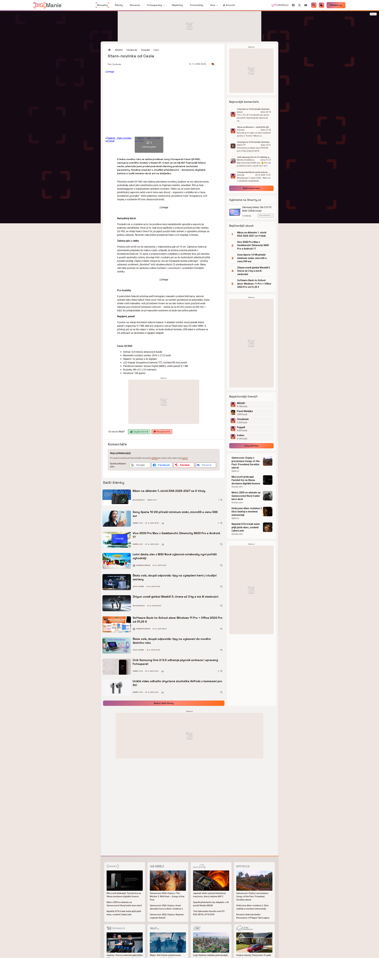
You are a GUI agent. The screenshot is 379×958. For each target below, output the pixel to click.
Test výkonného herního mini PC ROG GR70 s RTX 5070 (209, 913)
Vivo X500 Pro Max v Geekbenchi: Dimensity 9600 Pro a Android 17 (176, 535)
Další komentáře (251, 188)
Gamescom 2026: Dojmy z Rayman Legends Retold (167, 916)
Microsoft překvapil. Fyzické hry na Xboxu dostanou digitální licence (246, 480)
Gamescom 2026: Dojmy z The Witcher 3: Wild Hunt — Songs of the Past (167, 896)
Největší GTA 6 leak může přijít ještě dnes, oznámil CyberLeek (246, 527)
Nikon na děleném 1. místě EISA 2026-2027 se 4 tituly (169, 491)
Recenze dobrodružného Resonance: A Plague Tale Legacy (252, 916)
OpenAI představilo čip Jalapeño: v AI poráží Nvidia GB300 (211, 904)
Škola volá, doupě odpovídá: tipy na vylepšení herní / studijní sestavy (175, 577)
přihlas (155, 458)
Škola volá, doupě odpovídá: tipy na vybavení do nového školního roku (172, 641)
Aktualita (119, 50)
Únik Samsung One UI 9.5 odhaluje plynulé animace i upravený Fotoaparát (175, 662)
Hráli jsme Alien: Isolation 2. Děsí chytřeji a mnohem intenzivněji (247, 511)
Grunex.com (237, 487)
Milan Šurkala (139, 500)
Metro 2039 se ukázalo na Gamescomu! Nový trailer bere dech (246, 496)
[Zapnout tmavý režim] (321, 5)
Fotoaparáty (131, 50)
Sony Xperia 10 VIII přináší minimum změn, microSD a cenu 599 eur (175, 514)
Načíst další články (164, 703)
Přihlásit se (336, 5)
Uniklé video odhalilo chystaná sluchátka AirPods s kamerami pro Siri (177, 683)
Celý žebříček (251, 445)
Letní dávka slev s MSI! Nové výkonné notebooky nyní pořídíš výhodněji (175, 556)
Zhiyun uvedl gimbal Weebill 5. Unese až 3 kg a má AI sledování (175, 596)
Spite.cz (235, 471)
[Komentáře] (213, 64)
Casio (156, 50)
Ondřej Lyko (138, 523)
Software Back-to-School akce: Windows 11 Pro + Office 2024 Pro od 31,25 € (177, 619)
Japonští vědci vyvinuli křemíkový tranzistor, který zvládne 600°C (209, 895)
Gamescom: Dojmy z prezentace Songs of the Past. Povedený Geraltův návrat (246, 462)
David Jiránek (138, 586)
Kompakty (145, 50)
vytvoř (185, 458)
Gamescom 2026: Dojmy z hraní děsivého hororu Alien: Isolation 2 (166, 907)
